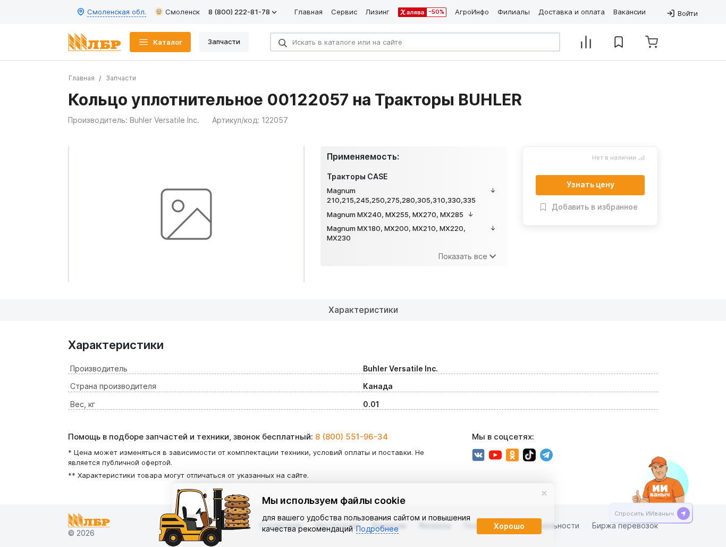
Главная (308, 11)
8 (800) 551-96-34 (351, 437)
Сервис (344, 11)
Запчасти (121, 78)
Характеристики (363, 309)
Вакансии (629, 11)
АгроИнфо (472, 11)
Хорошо (509, 526)
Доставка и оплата (571, 11)
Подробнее (377, 528)
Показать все (462, 256)
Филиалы (513, 11)
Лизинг (378, 11)
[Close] (544, 493)
